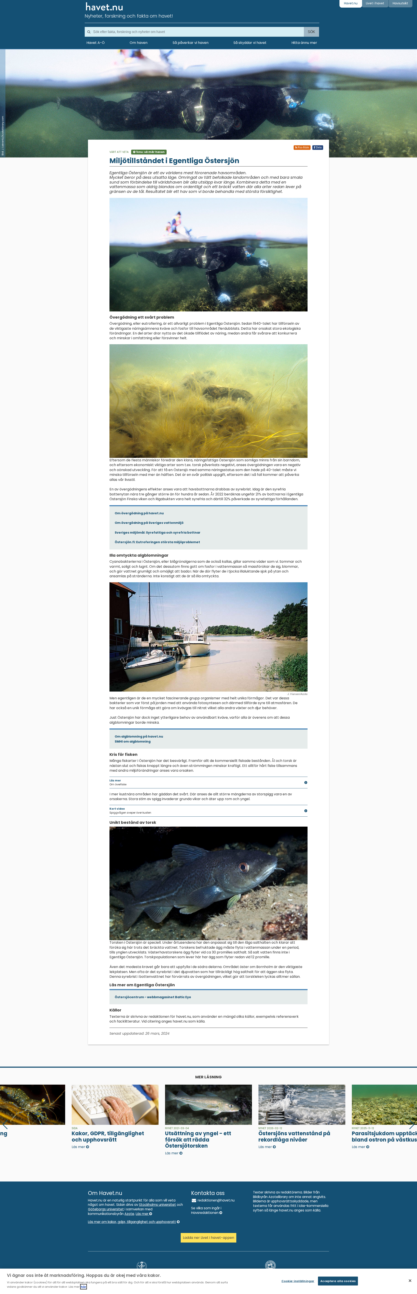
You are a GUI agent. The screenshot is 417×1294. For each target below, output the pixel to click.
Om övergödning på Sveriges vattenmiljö (149, 523)
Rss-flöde (303, 147)
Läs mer (142, 1213)
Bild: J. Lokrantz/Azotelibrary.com (2, 136)
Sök (311, 32)
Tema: (150, 152)
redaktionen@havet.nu (216, 1200)
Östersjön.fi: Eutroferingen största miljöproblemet (157, 542)
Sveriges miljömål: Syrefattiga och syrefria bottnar (157, 532)
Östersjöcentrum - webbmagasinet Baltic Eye (153, 997)
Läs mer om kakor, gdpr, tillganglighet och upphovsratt (132, 1222)
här (83, 1287)
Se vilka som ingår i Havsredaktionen (206, 1210)
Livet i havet (375, 3)
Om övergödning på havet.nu (139, 513)
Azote (129, 1213)
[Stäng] (410, 1280)
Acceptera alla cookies (338, 1281)
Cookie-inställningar (297, 1281)
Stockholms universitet (157, 1204)
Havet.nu (350, 3)
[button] (412, 1124)
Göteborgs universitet (106, 1209)
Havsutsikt (400, 3)
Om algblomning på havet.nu (139, 736)
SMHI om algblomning (133, 741)
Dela (318, 147)
